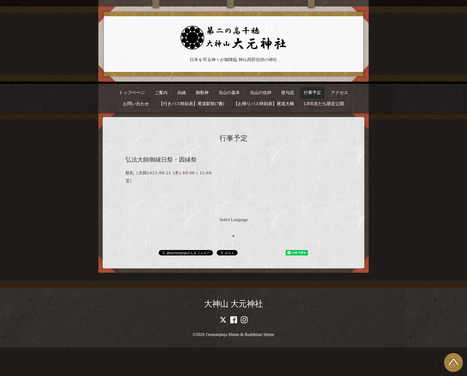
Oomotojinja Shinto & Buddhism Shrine (240, 334)
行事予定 (312, 92)
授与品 (287, 92)
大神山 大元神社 (233, 303)
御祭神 (202, 92)
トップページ (132, 92)
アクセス (339, 92)
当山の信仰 (260, 92)
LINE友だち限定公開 (324, 103)
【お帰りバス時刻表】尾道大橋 (264, 103)
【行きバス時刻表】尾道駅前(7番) (191, 103)
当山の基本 (229, 92)
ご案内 (161, 92)
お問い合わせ (136, 103)
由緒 (181, 92)
